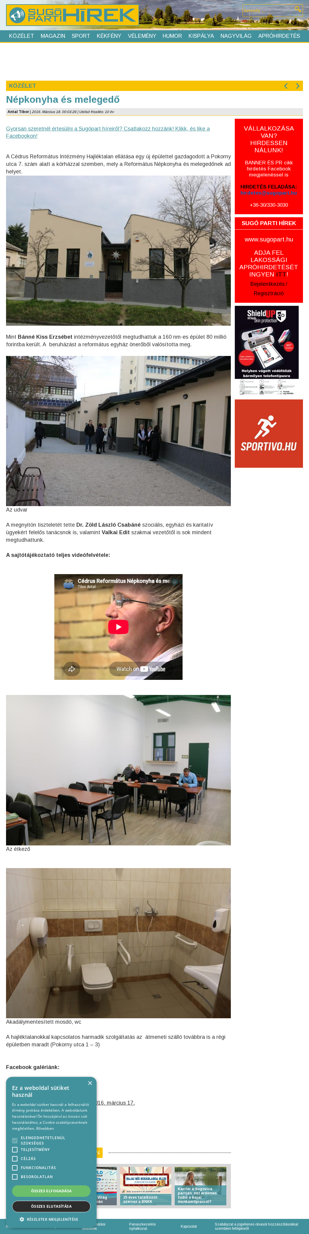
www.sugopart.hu (269, 239)
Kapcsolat (189, 1226)
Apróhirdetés (279, 36)
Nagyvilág (236, 36)
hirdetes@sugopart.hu (269, 193)
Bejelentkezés (267, 284)
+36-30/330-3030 (269, 205)
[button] (51, 1219)
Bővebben (45, 1128)
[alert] (51, 1152)
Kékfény (109, 36)
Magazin (53, 36)
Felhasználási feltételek (93, 1226)
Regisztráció (269, 293)
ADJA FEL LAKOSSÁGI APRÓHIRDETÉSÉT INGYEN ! (268, 263)
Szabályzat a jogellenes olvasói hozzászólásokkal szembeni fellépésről (256, 1226)
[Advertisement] (154, 61)
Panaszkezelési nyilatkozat (142, 1226)
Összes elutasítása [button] (51, 1206)
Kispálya (201, 36)
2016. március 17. (113, 1103)
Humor (172, 36)
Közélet (21, 36)
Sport (81, 36)
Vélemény (142, 36)
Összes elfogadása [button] (51, 1191)
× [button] (90, 1083)
